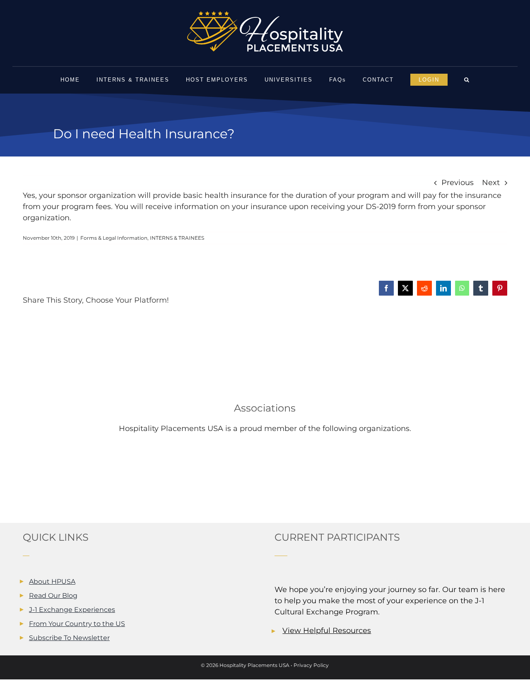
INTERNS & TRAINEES (177, 238)
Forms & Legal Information (113, 238)
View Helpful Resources (326, 630)
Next (491, 182)
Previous (457, 182)
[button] (467, 80)
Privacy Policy (311, 665)
